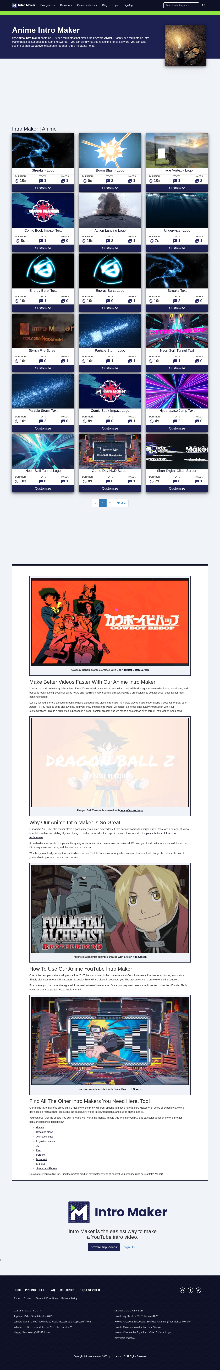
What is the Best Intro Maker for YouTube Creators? (43, 1327)
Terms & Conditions (47, 1298)
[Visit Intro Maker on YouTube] (183, 1292)
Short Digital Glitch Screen (133, 669)
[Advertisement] (110, 97)
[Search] (204, 5)
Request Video (89, 1290)
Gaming (40, 1127)
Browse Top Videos (104, 1247)
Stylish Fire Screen (135, 956)
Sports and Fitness (46, 1168)
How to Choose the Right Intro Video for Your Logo (142, 1332)
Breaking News (44, 1131)
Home (18, 1290)
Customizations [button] (86, 5)
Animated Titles (44, 1136)
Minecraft (41, 1159)
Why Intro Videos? (124, 1337)
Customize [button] (54, 188)
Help (42, 1290)
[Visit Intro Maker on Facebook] (191, 1292)
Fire (38, 1150)
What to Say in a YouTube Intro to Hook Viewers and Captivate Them (52, 1321)
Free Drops (66, 1290)
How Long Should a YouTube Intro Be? (136, 1316)
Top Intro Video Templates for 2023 (33, 1316)
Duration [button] (65, 5)
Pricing (30, 1290)
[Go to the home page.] (23, 5)
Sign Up (128, 5)
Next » (121, 503)
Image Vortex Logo (131, 810)
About (17, 1298)
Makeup (40, 1163)
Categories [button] (46, 5)
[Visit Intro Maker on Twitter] (198, 1292)
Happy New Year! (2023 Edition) (32, 1332)
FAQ (52, 1290)
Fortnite (40, 1154)
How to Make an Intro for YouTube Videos (137, 1327)
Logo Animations (45, 1141)
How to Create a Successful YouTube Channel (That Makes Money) (152, 1321)
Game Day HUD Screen (127, 1089)
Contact (28, 1298)
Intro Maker (25, 129)
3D (38, 1145)
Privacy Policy (69, 1298)
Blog (104, 5)
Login (115, 5)
